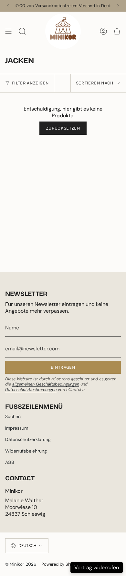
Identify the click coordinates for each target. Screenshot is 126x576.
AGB (9, 462)
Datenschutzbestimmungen (31, 389)
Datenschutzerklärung (28, 439)
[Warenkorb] (117, 31)
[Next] (118, 6)
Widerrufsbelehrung (26, 451)
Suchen (13, 416)
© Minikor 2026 (20, 564)
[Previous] (8, 6)
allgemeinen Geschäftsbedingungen (45, 384)
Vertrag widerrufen (96, 567)
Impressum (16, 428)
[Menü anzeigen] (8, 31)
